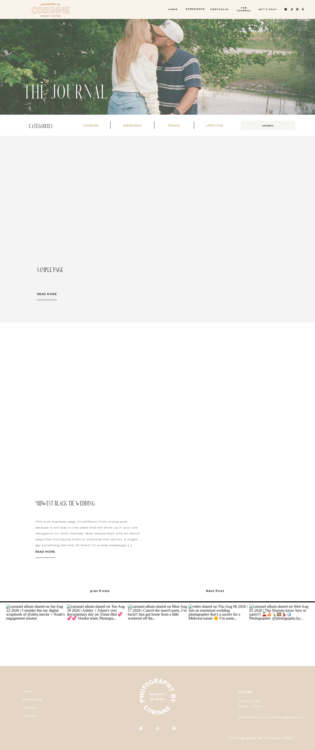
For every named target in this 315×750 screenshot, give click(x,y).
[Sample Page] (71, 209)
